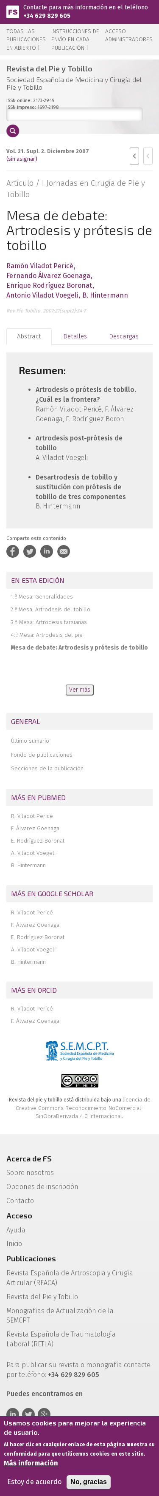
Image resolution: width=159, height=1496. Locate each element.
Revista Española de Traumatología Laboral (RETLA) (61, 1339)
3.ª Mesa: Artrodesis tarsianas (49, 622)
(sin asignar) (21, 159)
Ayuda (15, 1230)
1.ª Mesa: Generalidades (42, 596)
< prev (134, 156)
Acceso (19, 1215)
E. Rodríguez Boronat (37, 840)
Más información (31, 1463)
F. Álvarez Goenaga (35, 828)
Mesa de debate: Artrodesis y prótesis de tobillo (79, 647)
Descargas (124, 336)
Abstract (29, 336)
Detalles (75, 336)
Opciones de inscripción (42, 1187)
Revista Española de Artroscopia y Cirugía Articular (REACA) (69, 1278)
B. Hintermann (28, 865)
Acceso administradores (129, 35)
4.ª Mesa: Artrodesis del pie (47, 635)
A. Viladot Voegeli (33, 853)
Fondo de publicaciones (42, 754)
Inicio (14, 1244)
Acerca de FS (29, 1158)
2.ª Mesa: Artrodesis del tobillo (50, 609)
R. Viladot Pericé (32, 816)
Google (44, 1414)
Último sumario (30, 740)
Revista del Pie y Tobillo (42, 1297)
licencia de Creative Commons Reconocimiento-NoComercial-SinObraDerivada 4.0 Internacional (83, 1108)
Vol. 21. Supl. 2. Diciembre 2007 (47, 151)
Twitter (28, 1414)
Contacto (20, 1201)
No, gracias (88, 1481)
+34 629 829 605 (46, 16)
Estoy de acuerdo (34, 1482)
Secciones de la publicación (47, 768)
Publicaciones (31, 1258)
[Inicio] (12, 11)
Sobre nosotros (30, 1173)
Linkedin (12, 1414)
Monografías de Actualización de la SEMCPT (60, 1316)
